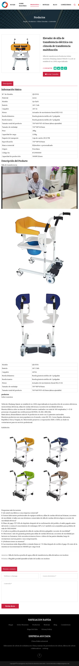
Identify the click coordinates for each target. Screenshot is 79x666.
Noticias (46, 5)
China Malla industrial (39, 641)
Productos (34, 5)
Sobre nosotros (22, 5)
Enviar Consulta (52, 74)
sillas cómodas (42, 21)
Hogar (12, 5)
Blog (55, 5)
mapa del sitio (32, 629)
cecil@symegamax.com (63, 663)
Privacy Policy (47, 629)
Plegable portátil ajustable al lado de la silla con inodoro (29, 559)
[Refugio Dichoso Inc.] (4, 5)
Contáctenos (66, 5)
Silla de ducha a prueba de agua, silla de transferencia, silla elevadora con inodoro (38, 555)
